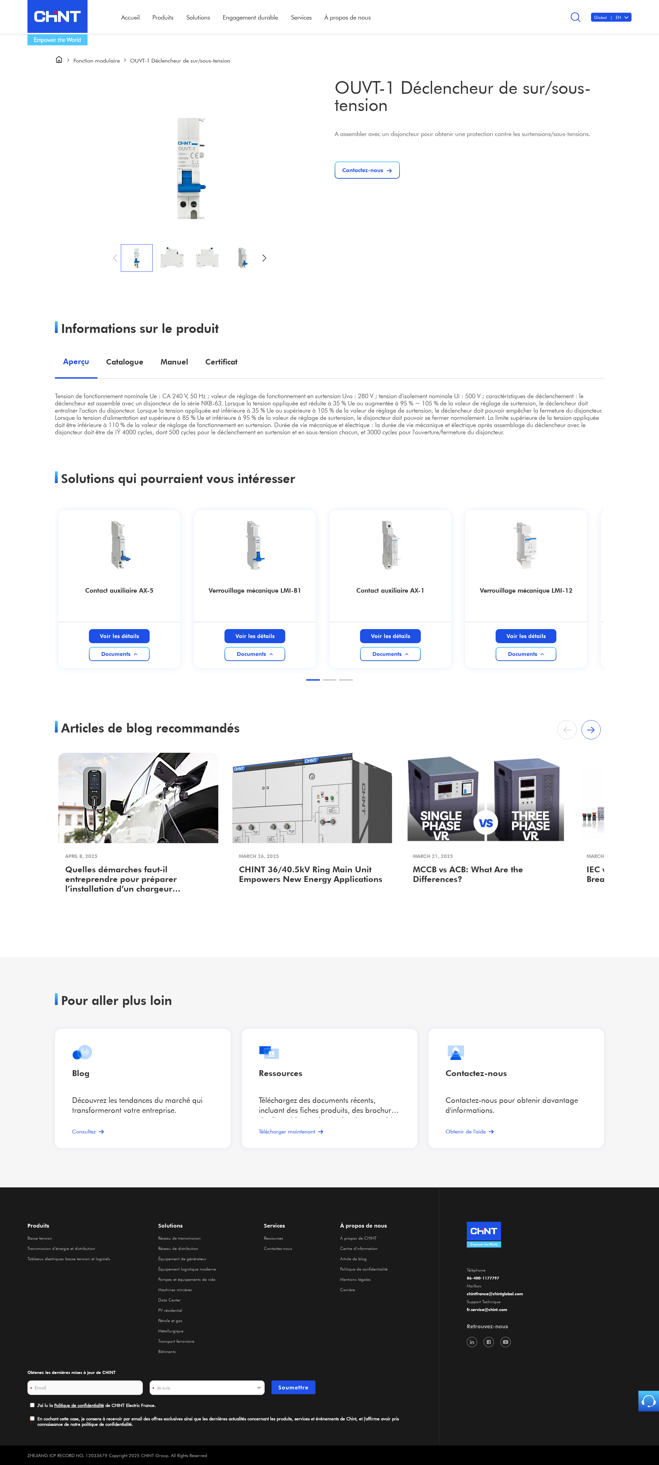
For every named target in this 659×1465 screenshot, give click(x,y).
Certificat (221, 361)
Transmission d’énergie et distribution (61, 1248)
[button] (264, 258)
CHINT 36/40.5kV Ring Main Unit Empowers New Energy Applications (310, 874)
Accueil (130, 17)
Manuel (174, 361)
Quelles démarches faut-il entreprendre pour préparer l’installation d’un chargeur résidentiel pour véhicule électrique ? (135, 879)
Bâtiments (167, 1351)
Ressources (280, 1073)
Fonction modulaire (96, 60)
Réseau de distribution (178, 1248)
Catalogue (124, 361)
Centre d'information (359, 1248)
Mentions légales (355, 1279)
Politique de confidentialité (364, 1269)
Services (274, 1225)
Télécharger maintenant (287, 1131)
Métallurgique (170, 1330)
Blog (81, 1073)
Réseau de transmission (179, 1238)
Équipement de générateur (182, 1258)
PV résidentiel (170, 1310)
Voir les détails (119, 636)
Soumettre (293, 1387)
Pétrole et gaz (170, 1320)
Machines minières (175, 1289)
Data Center (169, 1299)
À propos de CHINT (358, 1238)
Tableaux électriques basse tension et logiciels (68, 1258)
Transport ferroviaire (176, 1341)
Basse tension (39, 1238)
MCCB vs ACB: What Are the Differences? (468, 874)
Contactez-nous (278, 1248)
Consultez (84, 1131)
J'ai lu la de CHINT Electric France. (96, 1405)
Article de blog (353, 1258)
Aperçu (76, 361)
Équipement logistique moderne (187, 1269)
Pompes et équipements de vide (186, 1279)
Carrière (347, 1289)
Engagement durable (250, 17)
